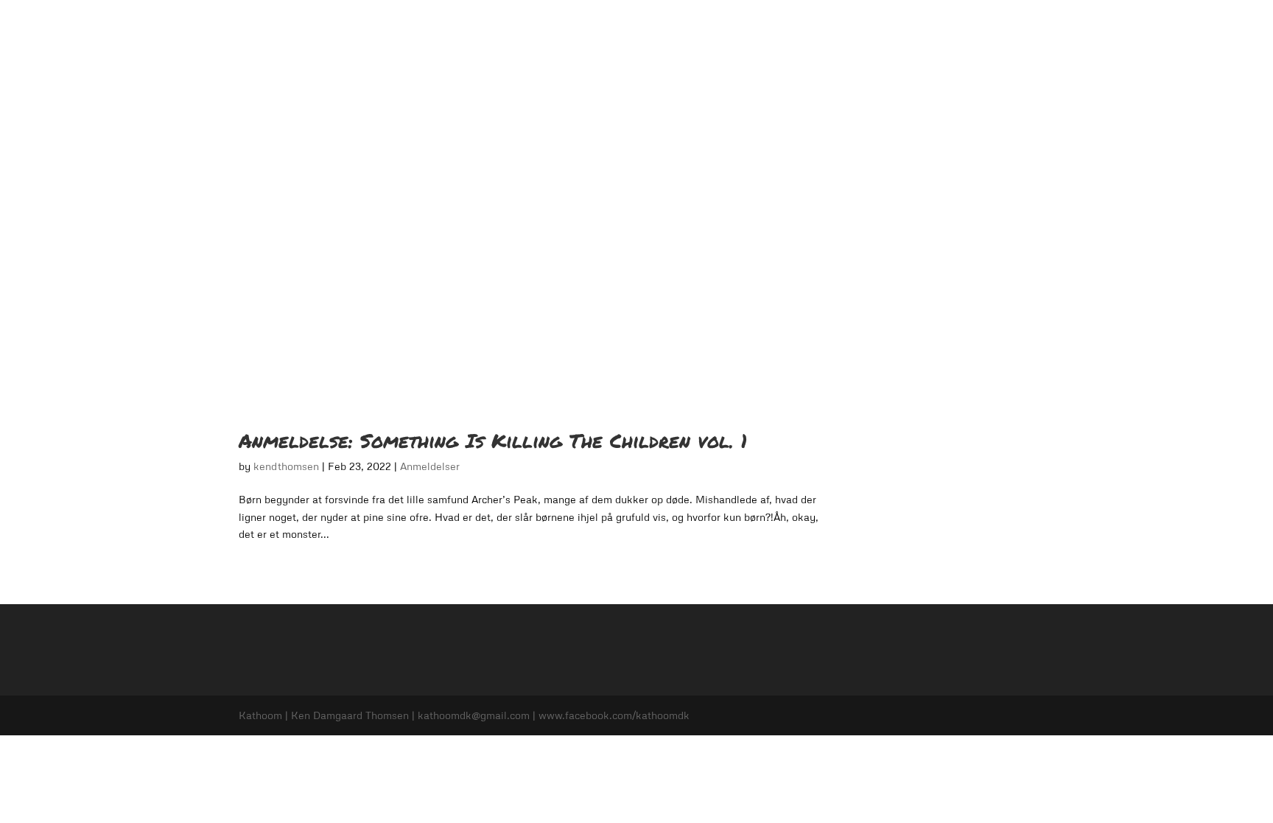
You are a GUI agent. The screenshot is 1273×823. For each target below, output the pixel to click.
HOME (627, 29)
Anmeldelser (730, 29)
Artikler (1016, 29)
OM (672, 29)
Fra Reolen (953, 29)
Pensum (798, 29)
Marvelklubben (872, 29)
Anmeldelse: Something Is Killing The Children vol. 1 (493, 440)
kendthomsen (286, 466)
